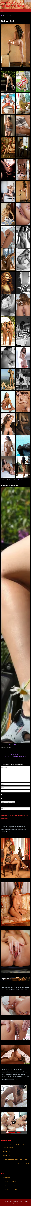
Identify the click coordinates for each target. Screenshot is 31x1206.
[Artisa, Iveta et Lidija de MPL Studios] (15, 615)
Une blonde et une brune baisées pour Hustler (17, 1163)
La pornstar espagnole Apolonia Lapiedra (15, 1159)
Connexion (7, 1177)
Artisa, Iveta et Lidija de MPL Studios (11, 744)
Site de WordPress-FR (10, 1190)
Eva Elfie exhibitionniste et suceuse (15, 756)
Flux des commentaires (10, 1185)
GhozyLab (15, 1204)
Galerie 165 (7, 1151)
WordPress (19, 1201)
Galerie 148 (16, 754)
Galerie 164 (7, 1155)
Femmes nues (19, 479)
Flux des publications (10, 1181)
